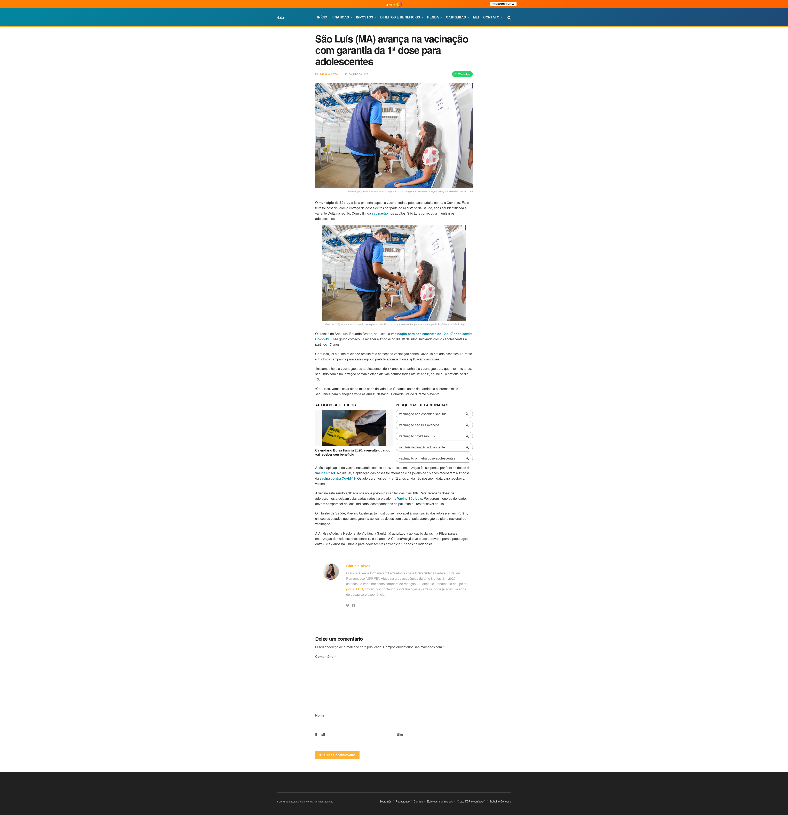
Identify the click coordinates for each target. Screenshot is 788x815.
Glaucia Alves (329, 74)
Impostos (364, 17)
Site (400, 734)
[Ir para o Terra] (394, 4)
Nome (319, 715)
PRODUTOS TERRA (503, 4)
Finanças (340, 17)
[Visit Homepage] (281, 17)
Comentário (325, 656)
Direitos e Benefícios (400, 17)
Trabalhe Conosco (500, 801)
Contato (491, 17)
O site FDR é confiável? (471, 801)
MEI (476, 17)
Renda (433, 17)
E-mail (320, 734)
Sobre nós (385, 801)
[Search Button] (509, 17)
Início (322, 17)
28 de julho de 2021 (356, 74)
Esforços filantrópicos (440, 801)
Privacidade (403, 801)
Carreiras (456, 17)
